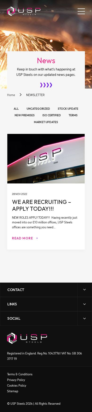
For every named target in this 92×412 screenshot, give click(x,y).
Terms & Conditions (20, 374)
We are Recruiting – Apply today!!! (46, 191)
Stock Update (68, 108)
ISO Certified (51, 115)
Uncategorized (38, 108)
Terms (73, 115)
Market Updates (46, 122)
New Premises (25, 115)
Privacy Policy (16, 380)
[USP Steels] (24, 11)
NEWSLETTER (35, 95)
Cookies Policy (16, 386)
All (16, 108)
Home (11, 95)
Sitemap (12, 391)
